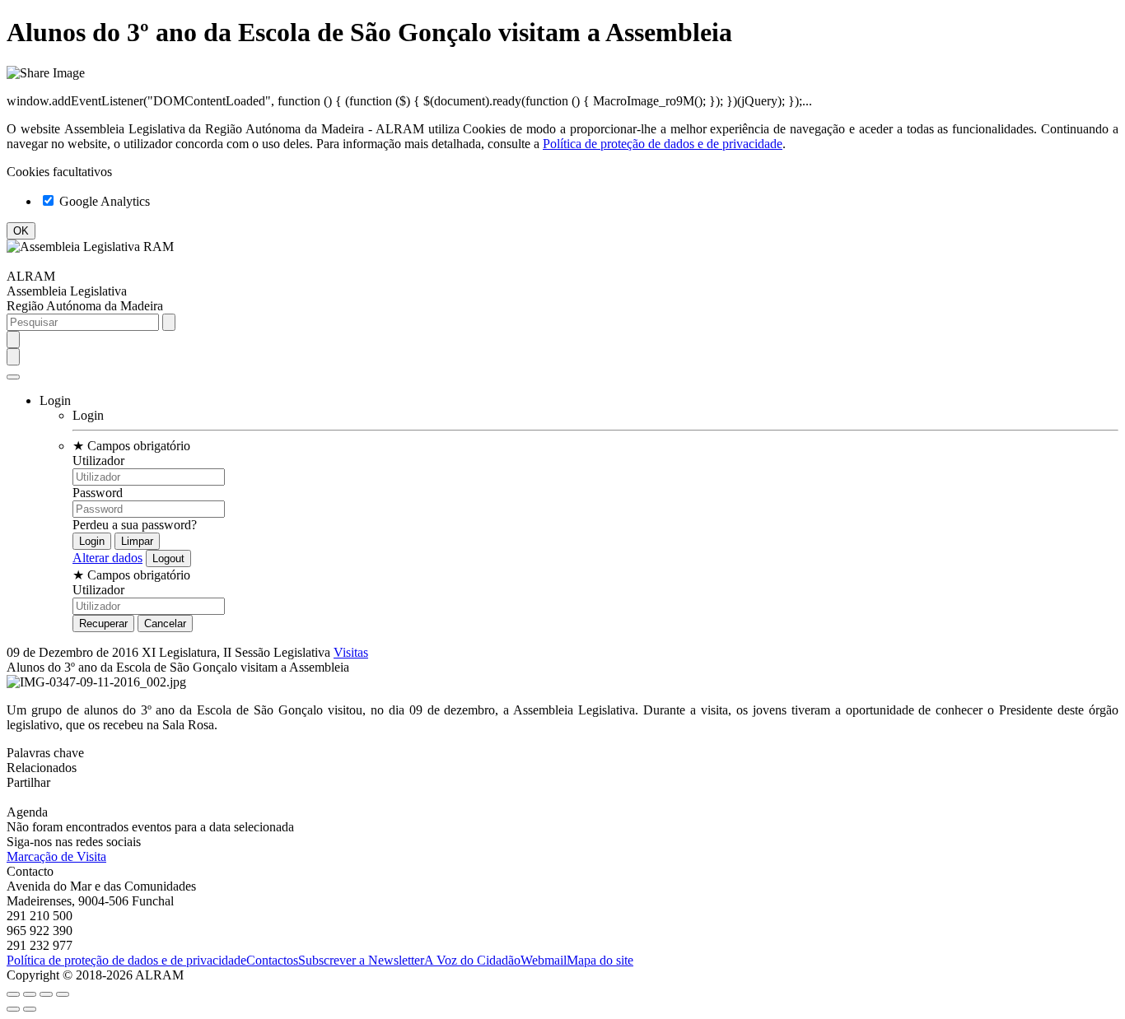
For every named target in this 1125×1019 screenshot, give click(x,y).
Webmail (543, 960)
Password (97, 493)
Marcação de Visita (56, 856)
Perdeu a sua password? (134, 525)
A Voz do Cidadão (472, 960)
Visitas (351, 652)
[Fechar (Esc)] (13, 994)
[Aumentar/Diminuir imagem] (62, 994)
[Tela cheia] (46, 994)
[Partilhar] (29, 994)
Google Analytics (103, 201)
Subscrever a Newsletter (361, 960)
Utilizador (98, 461)
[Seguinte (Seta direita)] (29, 1009)
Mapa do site (600, 960)
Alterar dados (107, 558)
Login (88, 415)
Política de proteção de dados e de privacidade (662, 144)
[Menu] (13, 377)
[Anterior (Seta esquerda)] (13, 1009)
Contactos (272, 960)
